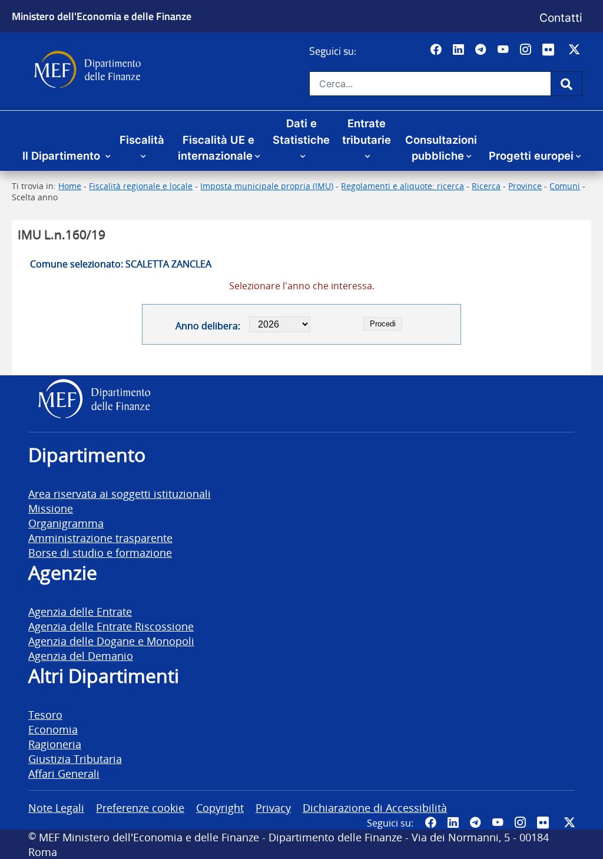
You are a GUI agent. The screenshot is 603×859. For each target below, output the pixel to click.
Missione (50, 508)
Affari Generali (64, 773)
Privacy (273, 807)
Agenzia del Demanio (80, 655)
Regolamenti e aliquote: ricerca (402, 185)
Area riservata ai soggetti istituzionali (119, 493)
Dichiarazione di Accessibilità (375, 807)
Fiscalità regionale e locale (141, 185)
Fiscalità (142, 139)
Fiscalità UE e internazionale (216, 148)
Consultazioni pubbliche (441, 148)
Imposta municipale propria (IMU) (266, 185)
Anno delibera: (207, 325)
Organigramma (66, 523)
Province (525, 185)
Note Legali (56, 807)
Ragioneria (54, 743)
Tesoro (45, 714)
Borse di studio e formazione (100, 552)
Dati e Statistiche (301, 131)
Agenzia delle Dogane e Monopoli (111, 640)
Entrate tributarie (366, 131)
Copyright (220, 807)
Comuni (564, 185)
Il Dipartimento (62, 155)
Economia (53, 729)
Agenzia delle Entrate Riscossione (111, 626)
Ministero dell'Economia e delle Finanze (101, 16)
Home (69, 185)
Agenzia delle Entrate (80, 611)
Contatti (560, 18)
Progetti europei (531, 155)
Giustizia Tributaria (75, 758)
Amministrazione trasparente (100, 537)
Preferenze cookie (140, 807)
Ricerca (486, 185)
